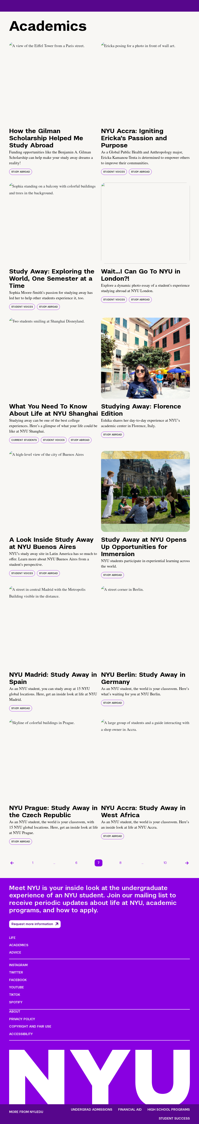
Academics (18, 945)
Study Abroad (20, 171)
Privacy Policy (22, 1019)
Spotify (16, 1002)
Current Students (24, 440)
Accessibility (21, 1034)
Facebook (18, 980)
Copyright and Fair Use (30, 1026)
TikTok (14, 995)
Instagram (18, 965)
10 (165, 863)
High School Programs (169, 1109)
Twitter (16, 972)
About (14, 1012)
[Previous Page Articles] (12, 862)
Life (12, 938)
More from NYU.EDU (26, 1112)
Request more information (32, 924)
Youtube (16, 987)
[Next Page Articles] (187, 862)
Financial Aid (130, 1109)
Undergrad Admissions (91, 1109)
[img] (53, 82)
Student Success (174, 1118)
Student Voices (114, 171)
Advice (15, 952)
